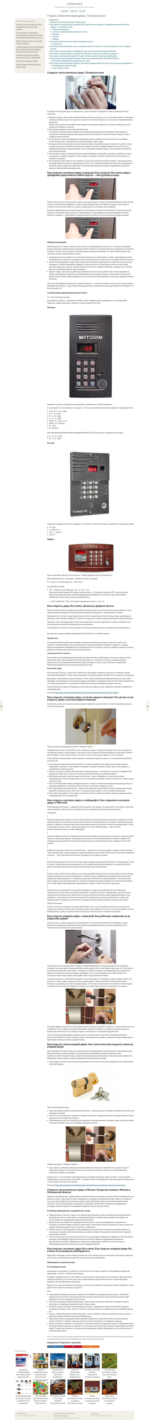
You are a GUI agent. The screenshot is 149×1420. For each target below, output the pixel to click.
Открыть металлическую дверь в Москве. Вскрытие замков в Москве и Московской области (85, 58)
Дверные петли (101, 1336)
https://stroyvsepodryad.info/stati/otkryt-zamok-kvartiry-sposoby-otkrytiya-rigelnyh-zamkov (86, 692)
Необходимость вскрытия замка (65, 65)
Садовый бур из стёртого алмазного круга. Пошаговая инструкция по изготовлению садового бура (29, 49)
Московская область (75, 1339)
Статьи (82, 10)
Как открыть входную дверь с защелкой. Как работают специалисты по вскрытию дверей (84, 53)
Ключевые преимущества (88, 1339)
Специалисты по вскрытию (54, 1339)
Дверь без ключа (99, 1339)
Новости (74, 10)
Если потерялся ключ (61, 68)
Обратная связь (95, 1413)
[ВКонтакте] (56, 1346)
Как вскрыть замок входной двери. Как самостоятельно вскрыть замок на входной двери (84, 56)
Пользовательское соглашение (67, 1413)
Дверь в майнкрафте (117, 1336)
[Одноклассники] (90, 1346)
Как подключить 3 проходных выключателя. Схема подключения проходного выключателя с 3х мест (29, 35)
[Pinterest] (73, 1346)
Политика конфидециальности (61, 1415)
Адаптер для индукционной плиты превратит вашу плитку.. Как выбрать (29, 27)
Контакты (56, 1413)
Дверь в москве (66, 1339)
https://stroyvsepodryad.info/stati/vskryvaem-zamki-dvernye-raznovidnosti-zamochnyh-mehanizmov (90, 1185)
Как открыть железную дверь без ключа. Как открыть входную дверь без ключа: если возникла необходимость (92, 63)
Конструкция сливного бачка (27, 61)
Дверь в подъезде (57, 1336)
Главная (64, 10)
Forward (55, 36)
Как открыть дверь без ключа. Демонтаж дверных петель (72, 41)
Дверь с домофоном (68, 1336)
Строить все (74, 4)
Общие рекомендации (61, 29)
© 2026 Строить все (21, 1413)
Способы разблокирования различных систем (70, 32)
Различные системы (91, 1336)
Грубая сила (57, 44)
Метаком (56, 34)
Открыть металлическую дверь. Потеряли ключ (68, 22)
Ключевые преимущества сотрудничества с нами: (71, 61)
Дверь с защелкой (128, 1336)
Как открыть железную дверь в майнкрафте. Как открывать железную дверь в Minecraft (83, 51)
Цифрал (56, 39)
